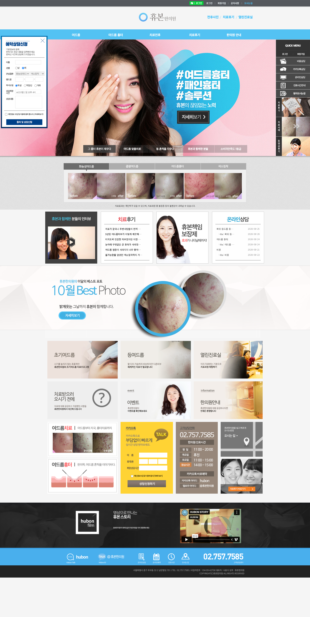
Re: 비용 (224, 255)
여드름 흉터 (222, 239)
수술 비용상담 (293, 61)
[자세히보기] (158, 475)
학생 (20, 85)
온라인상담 (293, 77)
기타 (39, 85)
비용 (219, 249)
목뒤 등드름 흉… (225, 229)
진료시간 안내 (293, 85)
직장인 (29, 85)
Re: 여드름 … (227, 244)
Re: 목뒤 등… (227, 234)
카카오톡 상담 (293, 69)
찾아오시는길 (293, 93)
